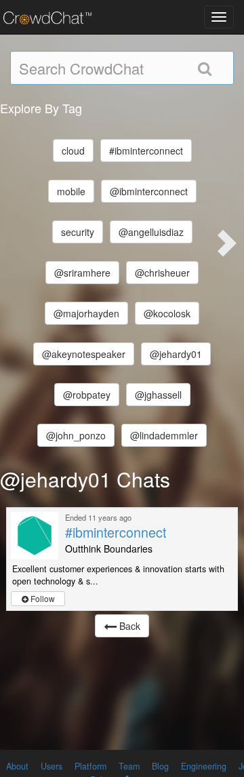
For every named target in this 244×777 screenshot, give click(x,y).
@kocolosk (167, 313)
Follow (41, 598)
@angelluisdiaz (151, 232)
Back (128, 626)
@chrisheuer (162, 272)
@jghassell (158, 394)
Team (129, 766)
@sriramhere (82, 272)
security (77, 232)
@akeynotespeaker (83, 354)
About (17, 766)
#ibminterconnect (146, 150)
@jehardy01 (176, 354)
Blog (160, 766)
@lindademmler (164, 435)
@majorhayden (86, 313)
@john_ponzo (76, 435)
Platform (90, 766)
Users (51, 766)
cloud (73, 150)
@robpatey (86, 394)
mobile (71, 191)
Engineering (203, 766)
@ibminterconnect (149, 191)
